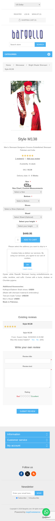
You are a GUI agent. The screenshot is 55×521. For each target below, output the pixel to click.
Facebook (21, 473)
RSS (33, 473)
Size (27, 182)
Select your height (27, 221)
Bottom (27, 196)
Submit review (27, 411)
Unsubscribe (34, 498)
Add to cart (30, 240)
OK (27, 265)
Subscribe (22, 498)
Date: (25, 337)
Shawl (27, 213)
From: (14, 337)
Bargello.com (23, 519)
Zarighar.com (37, 519)
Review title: (27, 356)
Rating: (27, 392)
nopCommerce (33, 512)
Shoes (27, 205)
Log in (26, 14)
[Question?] (46, 512)
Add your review (33, 159)
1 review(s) (19, 159)
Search (40, 44)
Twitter (27, 473)
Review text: (27, 366)
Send (39, 493)
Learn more (27, 269)
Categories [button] (10, 54)
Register (18, 14)
